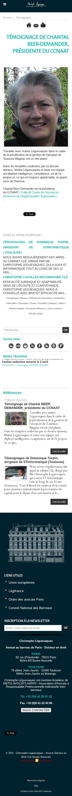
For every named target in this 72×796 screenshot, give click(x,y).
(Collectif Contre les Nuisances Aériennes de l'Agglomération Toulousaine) (31, 194)
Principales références (36, 308)
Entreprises (59, 298)
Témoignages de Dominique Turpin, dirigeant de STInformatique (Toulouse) (36, 247)
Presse (33, 303)
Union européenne (22, 583)
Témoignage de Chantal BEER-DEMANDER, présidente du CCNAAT (32, 406)
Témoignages (23, 17)
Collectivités (11, 303)
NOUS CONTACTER (36, 710)
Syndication (45, 760)
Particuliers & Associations (40, 298)
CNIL (36, 786)
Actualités (42, 303)
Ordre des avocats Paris (26, 599)
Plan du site (26, 760)
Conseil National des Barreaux (30, 608)
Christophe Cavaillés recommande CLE (35, 277)
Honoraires (23, 303)
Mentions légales (16, 308)
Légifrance (16, 591)
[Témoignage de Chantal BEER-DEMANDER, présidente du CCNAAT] (36, 67)
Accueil (7, 17)
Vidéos (61, 303)
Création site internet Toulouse (36, 791)
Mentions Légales (36, 780)
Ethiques (52, 303)
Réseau (23, 298)
